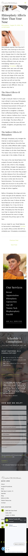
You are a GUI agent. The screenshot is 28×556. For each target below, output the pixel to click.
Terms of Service (9, 456)
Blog (2, 495)
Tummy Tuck (11, 308)
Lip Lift (9, 305)
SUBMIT (5, 460)
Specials (3, 493)
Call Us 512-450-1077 (10, 369)
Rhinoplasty (5, 25)
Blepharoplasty (13, 311)
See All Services (14, 321)
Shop (2, 488)
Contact (23, 226)
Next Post (14, 245)
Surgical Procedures (6, 486)
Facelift (9, 314)
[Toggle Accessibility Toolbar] (3, 549)
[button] (14, 321)
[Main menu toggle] (25, 3)
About (3, 484)
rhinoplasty (12, 66)
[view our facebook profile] (1, 542)
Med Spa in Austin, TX (7, 491)
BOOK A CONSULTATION (11, 374)
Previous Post (14, 240)
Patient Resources (6, 500)
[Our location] (27, 542)
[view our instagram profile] (4, 542)
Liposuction (11, 301)
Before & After (5, 498)
